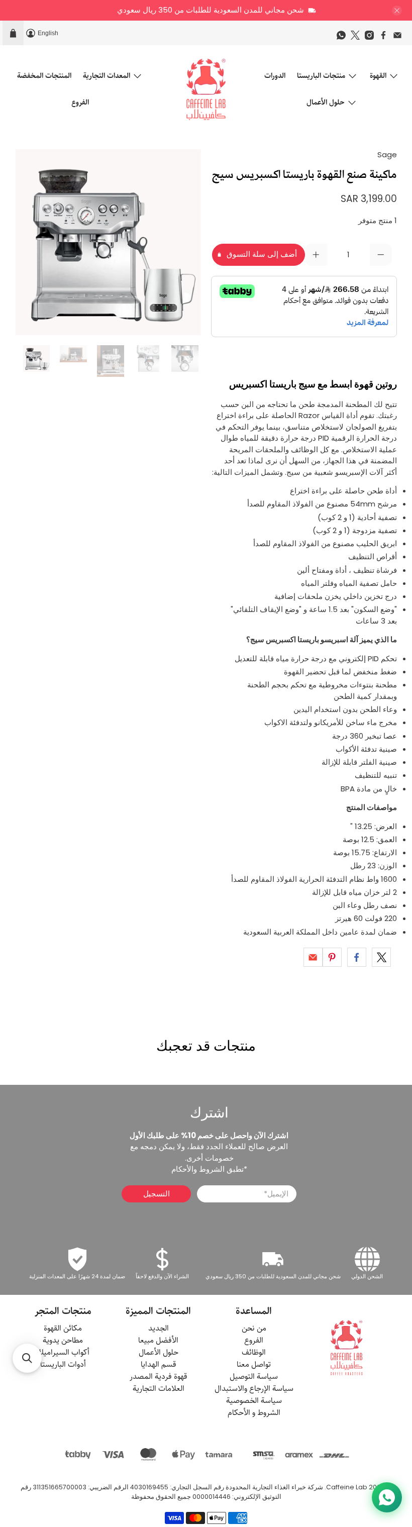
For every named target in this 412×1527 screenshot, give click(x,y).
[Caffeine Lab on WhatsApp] (344, 37)
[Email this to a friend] (313, 957)
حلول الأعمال (325, 102)
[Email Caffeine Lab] (400, 37)
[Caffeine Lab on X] (358, 37)
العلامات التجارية (158, 1388)
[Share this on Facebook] (356, 957)
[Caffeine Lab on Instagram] (372, 37)
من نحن (254, 1328)
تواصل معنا (254, 1364)
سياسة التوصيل (254, 1376)
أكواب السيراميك (62, 1352)
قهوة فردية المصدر (158, 1376)
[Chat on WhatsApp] (387, 1497)
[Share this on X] (381, 957)
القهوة (378, 75)
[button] (27, 1358)
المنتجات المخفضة (44, 75)
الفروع (80, 102)
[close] (397, 11)
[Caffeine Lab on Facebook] (386, 37)
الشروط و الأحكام (254, 1412)
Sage (387, 154)
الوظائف (254, 1352)
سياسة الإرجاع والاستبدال (254, 1388)
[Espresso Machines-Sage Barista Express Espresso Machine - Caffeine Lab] (108, 242)
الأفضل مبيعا (158, 1340)
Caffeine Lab (346, 1487)
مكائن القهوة (63, 1328)
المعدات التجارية (106, 75)
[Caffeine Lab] (206, 89)
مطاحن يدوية (63, 1340)
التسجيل (156, 1193)
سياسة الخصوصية (254, 1400)
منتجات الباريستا (321, 75)
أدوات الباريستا (63, 1364)
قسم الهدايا (158, 1364)
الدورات (274, 75)
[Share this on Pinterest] (332, 957)
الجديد (158, 1328)
